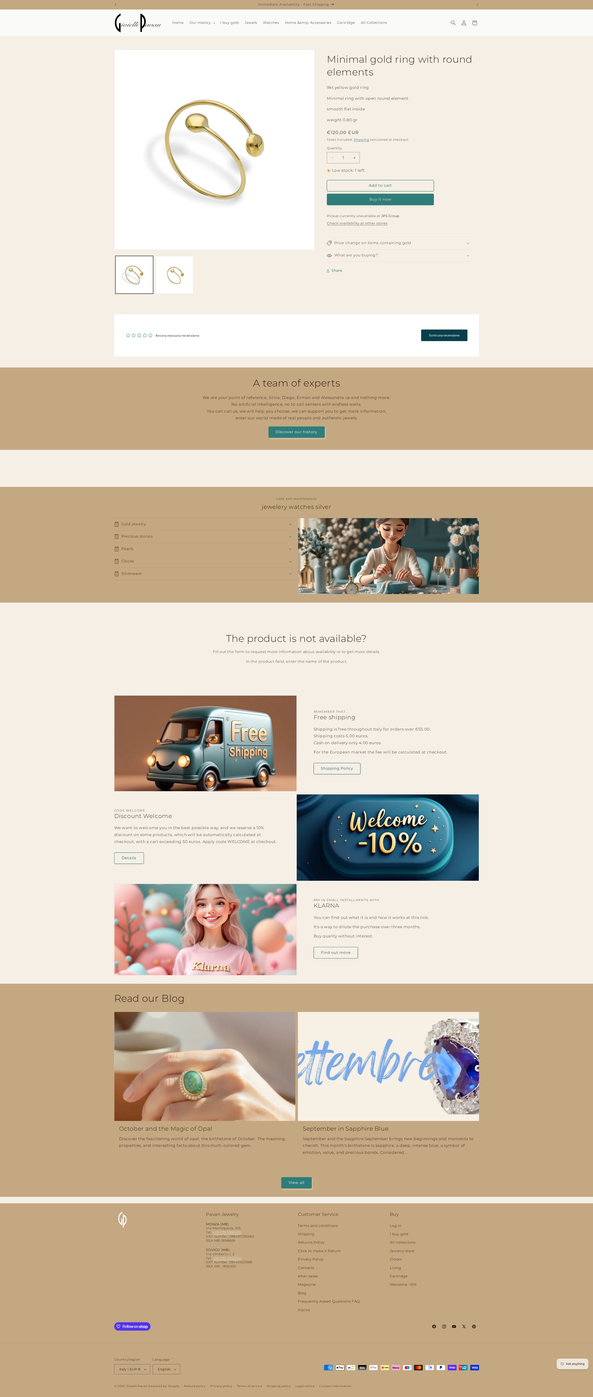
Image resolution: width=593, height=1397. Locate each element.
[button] (201, 23)
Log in (395, 1226)
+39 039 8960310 (227, 1232)
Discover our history (296, 432)
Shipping (361, 139)
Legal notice (305, 1386)
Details (129, 858)
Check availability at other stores (357, 223)
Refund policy (195, 1386)
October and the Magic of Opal (165, 1128)
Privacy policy (221, 1386)
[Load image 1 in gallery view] (134, 275)
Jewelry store (402, 1251)
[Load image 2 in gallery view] (174, 275)
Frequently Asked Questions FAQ (329, 1301)
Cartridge (399, 1276)
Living (395, 1268)
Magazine (307, 1284)
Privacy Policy (311, 1259)
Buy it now (380, 199)
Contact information (335, 1386)
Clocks (396, 1259)
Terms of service (249, 1386)
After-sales (308, 1276)
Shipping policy (279, 1386)
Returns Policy (311, 1242)
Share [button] (336, 270)
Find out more (336, 952)
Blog (302, 1293)
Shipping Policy (337, 768)
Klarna (304, 1310)
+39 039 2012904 (227, 1258)
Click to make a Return (319, 1251)
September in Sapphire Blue (345, 1128)
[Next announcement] (477, 4)
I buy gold (399, 1234)
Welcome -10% (403, 1284)
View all (296, 1182)
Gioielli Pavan (137, 1386)
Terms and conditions (318, 1226)
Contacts (306, 1268)
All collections (402, 1242)
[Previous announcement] (115, 4)
